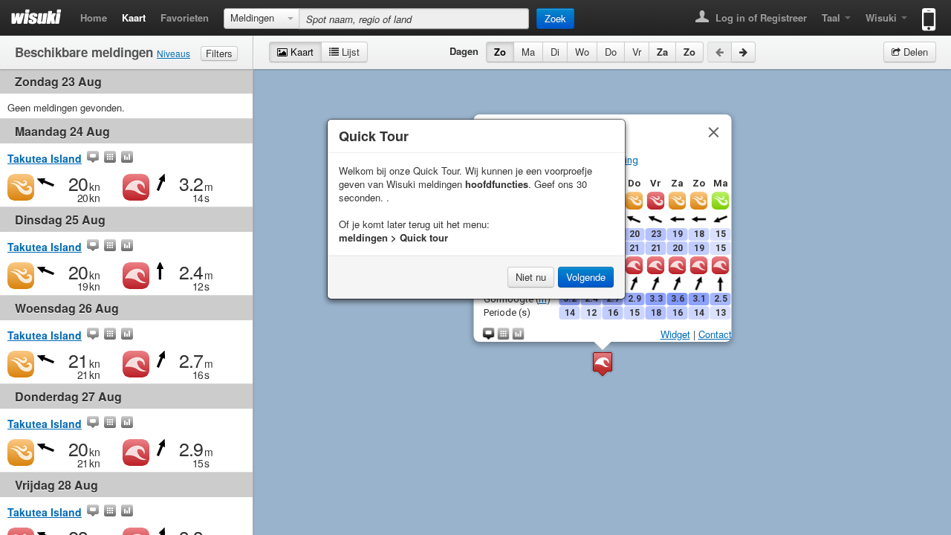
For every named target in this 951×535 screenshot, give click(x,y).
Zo (500, 52)
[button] (602, 363)
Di (555, 52)
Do (611, 52)
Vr (636, 52)
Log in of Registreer (760, 17)
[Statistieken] (127, 158)
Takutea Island (44, 158)
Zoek (555, 18)
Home (93, 17)
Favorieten (184, 17)
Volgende (586, 277)
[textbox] (414, 18)
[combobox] (261, 18)
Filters (219, 53)
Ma (528, 52)
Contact (714, 334)
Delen (914, 52)
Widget (674, 334)
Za (662, 52)
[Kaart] (93, 158)
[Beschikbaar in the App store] (925, 13)
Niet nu (531, 277)
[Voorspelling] (110, 158)
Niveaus (173, 53)
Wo (582, 52)
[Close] (713, 132)
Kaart (134, 17)
